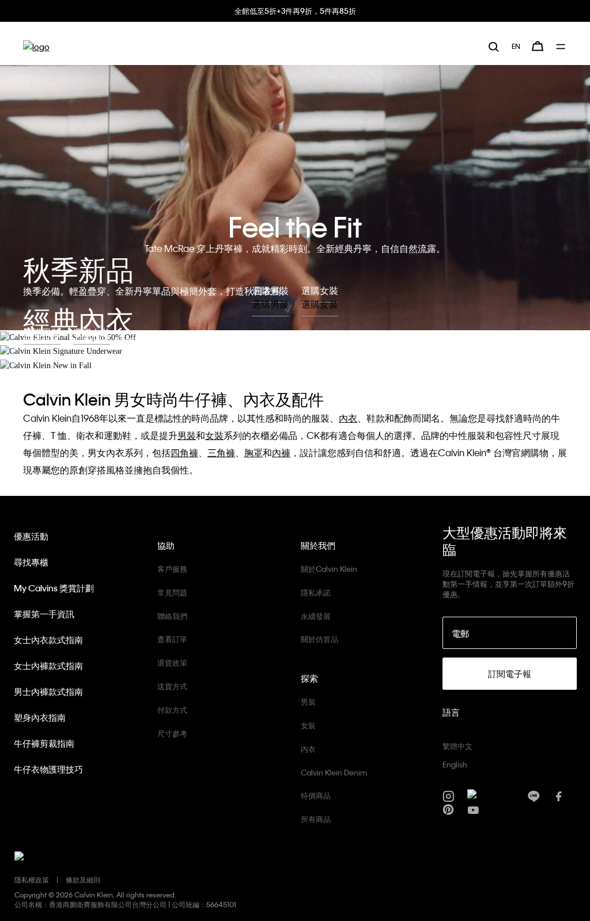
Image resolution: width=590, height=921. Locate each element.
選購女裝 (319, 304)
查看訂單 (172, 639)
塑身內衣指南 (40, 717)
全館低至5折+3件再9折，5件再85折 (295, 11)
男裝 (308, 701)
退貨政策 (172, 662)
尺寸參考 (172, 733)
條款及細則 (83, 879)
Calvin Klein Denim (334, 772)
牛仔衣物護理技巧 (48, 769)
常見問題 (172, 592)
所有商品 (316, 819)
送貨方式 (172, 686)
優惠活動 (31, 536)
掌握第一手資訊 (44, 614)
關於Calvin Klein (329, 569)
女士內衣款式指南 (48, 639)
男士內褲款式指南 (48, 691)
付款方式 (172, 709)
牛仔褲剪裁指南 (44, 743)
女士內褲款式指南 (48, 665)
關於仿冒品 (319, 639)
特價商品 (316, 795)
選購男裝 (270, 304)
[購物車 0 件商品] (537, 46)
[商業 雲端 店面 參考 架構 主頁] (36, 46)
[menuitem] (516, 46)
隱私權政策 (31, 879)
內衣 (308, 749)
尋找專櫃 (31, 562)
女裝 (308, 725)
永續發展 (316, 616)
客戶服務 (172, 569)
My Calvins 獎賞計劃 (54, 588)
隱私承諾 (316, 592)
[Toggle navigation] (561, 46)
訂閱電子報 (509, 673)
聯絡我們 (172, 616)
